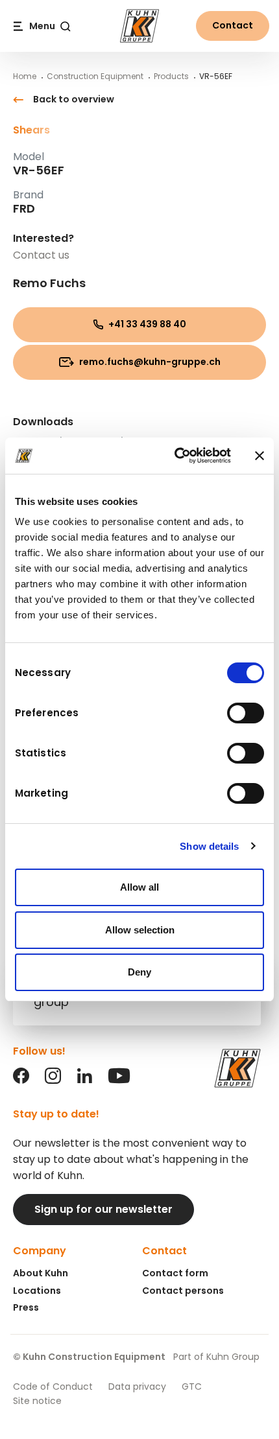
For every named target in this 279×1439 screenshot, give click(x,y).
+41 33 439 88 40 (146, 324)
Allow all (139, 887)
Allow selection (140, 929)
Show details (209, 846)
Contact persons (183, 1290)
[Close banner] (259, 455)
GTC (192, 1386)
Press (26, 1307)
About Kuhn (40, 1273)
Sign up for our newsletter (103, 1209)
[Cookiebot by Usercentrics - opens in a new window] (175, 455)
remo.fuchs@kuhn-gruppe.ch (149, 361)
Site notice (37, 1400)
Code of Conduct (53, 1386)
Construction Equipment (95, 76)
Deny (139, 971)
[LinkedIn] (85, 1080)
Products (171, 76)
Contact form (175, 1273)
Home (24, 76)
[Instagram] (53, 1080)
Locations (37, 1290)
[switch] (245, 713)
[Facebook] (21, 1080)
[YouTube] (119, 1080)
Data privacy (137, 1386)
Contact (232, 25)
